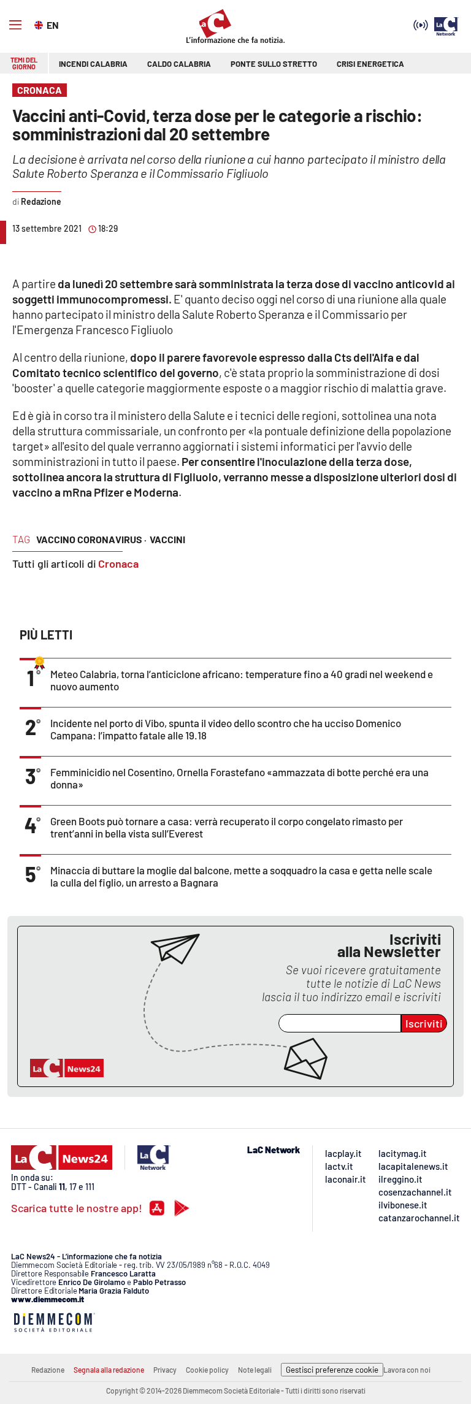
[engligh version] (40, 24)
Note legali (255, 1369)
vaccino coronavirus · (91, 539)
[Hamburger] (15, 25)
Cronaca (118, 563)
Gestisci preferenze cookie (332, 1370)
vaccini (167, 539)
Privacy (165, 1369)
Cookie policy (207, 1369)
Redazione (47, 1369)
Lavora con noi (407, 1369)
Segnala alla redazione (109, 1369)
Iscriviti (424, 1023)
